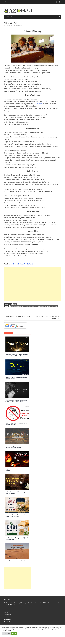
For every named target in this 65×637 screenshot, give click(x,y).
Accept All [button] (14, 633)
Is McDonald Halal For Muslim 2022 (23, 264)
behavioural (39, 104)
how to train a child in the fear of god (47, 306)
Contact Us (7, 612)
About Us (6, 610)
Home (5, 617)
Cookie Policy (7, 614)
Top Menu (9, 2)
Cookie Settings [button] (6, 633)
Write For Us (7, 622)
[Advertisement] (32, 284)
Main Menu (9, 16)
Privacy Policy (7, 619)
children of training (31, 306)
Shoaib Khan (19, 25)
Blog (14, 304)
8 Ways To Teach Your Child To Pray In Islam (18, 316)
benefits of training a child (17, 306)
